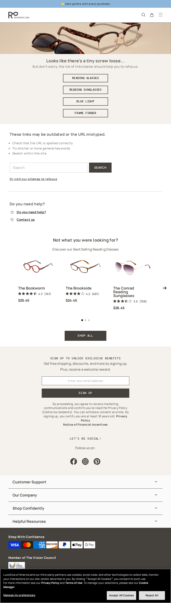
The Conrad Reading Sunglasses (123, 291)
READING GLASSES (85, 78)
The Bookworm (31, 288)
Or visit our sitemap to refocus (33, 179)
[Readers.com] (18, 15)
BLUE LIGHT (85, 101)
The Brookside (79, 288)
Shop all (85, 335)
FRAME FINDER (85, 113)
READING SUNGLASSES (85, 90)
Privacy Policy (50, 583)
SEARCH (100, 167)
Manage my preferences (19, 595)
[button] (143, 15)
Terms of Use (73, 583)
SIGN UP (85, 393)
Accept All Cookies (121, 595)
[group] (85, 482)
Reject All (152, 595)
